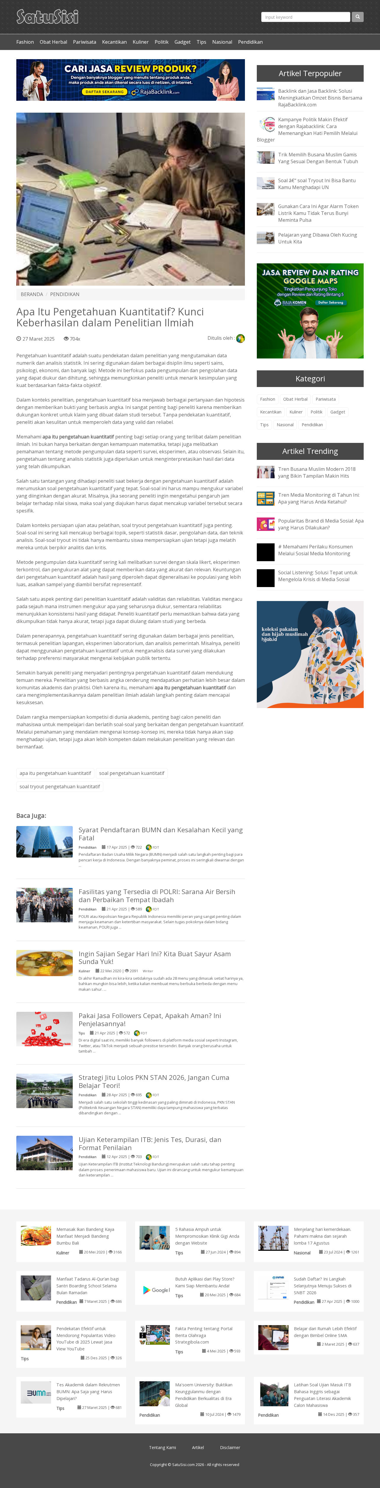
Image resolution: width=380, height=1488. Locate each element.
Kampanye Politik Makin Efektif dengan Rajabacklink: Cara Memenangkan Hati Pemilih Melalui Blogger (307, 129)
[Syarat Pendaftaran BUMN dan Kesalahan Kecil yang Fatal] (44, 841)
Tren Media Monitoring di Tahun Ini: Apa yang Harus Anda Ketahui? (319, 498)
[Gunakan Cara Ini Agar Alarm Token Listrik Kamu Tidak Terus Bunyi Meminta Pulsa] (270, 209)
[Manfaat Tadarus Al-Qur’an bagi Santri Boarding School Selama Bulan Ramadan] (42, 1291)
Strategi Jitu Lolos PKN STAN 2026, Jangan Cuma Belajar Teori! (154, 1081)
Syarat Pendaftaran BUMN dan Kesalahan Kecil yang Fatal (161, 833)
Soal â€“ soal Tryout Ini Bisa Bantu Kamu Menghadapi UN (317, 184)
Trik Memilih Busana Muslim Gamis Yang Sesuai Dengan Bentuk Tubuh (318, 158)
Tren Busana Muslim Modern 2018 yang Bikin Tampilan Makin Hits (317, 472)
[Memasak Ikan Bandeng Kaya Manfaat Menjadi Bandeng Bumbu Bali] (42, 1235)
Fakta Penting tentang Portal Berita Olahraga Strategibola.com (203, 1335)
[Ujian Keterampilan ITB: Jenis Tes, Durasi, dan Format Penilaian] (44, 1156)
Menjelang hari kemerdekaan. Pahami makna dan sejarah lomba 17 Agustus (322, 1236)
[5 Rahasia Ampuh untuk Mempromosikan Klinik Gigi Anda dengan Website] (161, 1237)
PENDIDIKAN (65, 294)
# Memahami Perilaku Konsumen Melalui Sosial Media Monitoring (315, 550)
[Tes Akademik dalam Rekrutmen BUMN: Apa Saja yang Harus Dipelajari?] (42, 1392)
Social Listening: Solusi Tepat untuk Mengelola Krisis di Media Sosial (317, 576)
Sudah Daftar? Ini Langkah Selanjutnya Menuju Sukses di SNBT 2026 (323, 1285)
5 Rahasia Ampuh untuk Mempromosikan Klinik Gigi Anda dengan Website (207, 1236)
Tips (201, 42)
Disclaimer (230, 1447)
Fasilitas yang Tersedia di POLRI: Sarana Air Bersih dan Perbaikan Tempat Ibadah (157, 895)
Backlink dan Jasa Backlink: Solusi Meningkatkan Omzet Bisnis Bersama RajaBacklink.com (320, 98)
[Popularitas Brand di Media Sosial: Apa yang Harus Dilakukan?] (270, 523)
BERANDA (32, 294)
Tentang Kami (162, 1447)
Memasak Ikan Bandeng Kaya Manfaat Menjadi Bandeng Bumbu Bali (85, 1236)
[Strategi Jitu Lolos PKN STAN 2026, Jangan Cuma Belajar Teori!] (44, 1090)
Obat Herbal (53, 42)
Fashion (25, 42)
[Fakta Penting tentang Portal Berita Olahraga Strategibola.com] (161, 1334)
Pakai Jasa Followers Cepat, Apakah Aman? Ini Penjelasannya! (150, 1019)
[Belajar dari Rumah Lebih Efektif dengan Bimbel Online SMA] (279, 1339)
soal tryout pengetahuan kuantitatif (60, 786)
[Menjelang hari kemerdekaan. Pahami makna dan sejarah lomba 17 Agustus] (279, 1237)
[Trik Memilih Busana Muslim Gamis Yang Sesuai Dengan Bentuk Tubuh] (270, 157)
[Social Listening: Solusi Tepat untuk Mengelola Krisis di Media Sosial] (270, 582)
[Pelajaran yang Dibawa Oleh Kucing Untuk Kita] (270, 237)
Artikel (198, 1447)
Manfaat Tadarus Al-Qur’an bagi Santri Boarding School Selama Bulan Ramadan (87, 1285)
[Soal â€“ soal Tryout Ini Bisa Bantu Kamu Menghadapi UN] (270, 183)
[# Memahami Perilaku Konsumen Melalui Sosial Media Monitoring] (270, 556)
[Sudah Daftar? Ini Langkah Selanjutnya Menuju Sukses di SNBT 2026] (279, 1286)
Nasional (222, 42)
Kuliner (141, 42)
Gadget (183, 42)
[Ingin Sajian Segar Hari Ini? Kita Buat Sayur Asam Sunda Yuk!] (44, 962)
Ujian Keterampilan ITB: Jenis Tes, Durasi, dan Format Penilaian (150, 1143)
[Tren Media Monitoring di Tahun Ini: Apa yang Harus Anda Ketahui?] (270, 498)
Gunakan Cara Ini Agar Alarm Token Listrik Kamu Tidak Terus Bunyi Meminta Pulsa (318, 213)
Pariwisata (84, 42)
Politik (162, 42)
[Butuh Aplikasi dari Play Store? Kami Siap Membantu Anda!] (161, 1289)
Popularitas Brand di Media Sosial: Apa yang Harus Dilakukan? (321, 524)
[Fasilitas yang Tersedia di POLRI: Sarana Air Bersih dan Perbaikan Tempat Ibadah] (44, 906)
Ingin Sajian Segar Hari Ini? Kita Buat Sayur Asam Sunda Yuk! (155, 957)
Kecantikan (114, 42)
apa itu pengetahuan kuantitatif (55, 773)
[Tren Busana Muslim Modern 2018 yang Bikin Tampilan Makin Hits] (270, 471)
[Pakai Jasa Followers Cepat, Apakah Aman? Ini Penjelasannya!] (44, 1030)
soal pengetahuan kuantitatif (131, 773)
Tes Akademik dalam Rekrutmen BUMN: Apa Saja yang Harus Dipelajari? (88, 1391)
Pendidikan (250, 42)
